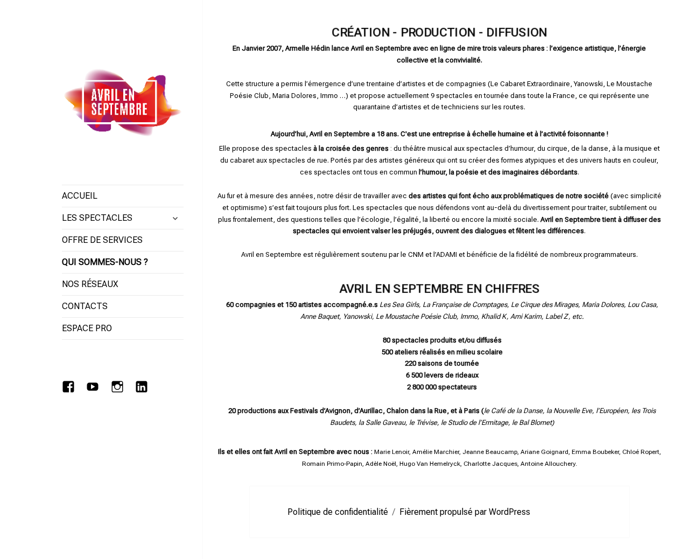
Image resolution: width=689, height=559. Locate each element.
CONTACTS (85, 306)
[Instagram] (120, 389)
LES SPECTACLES (97, 218)
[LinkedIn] (144, 389)
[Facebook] (71, 389)
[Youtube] (95, 389)
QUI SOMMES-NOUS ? (105, 262)
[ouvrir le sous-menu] (175, 218)
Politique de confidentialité (337, 512)
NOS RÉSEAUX (90, 284)
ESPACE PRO (87, 328)
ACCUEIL (79, 196)
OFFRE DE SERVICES (102, 240)
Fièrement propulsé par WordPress (464, 512)
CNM (416, 254)
